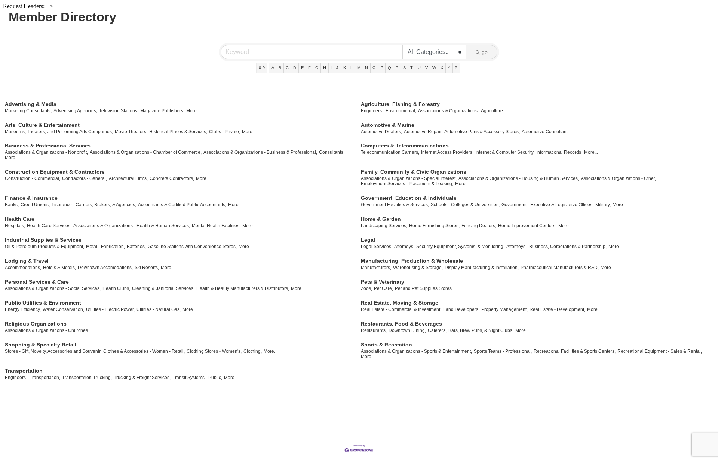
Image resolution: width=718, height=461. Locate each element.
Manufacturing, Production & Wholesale (412, 261)
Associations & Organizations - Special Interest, (409, 178)
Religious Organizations (36, 324)
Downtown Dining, (407, 330)
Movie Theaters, (131, 131)
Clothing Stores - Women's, (214, 351)
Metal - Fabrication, (105, 246)
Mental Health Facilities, (216, 225)
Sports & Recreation (386, 345)
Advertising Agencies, (75, 110)
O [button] (374, 67)
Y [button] (449, 67)
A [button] (272, 67)
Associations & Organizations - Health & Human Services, (131, 225)
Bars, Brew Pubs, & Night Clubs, (480, 330)
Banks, (12, 204)
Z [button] (456, 67)
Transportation (24, 371)
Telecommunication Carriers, (390, 152)
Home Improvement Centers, (527, 225)
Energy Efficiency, (23, 309)
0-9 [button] (262, 67)
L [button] (351, 67)
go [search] (485, 52)
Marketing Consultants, (28, 110)
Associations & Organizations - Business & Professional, (260, 152)
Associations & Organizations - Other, (618, 178)
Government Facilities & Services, (395, 204)
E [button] (302, 67)
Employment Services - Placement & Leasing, (407, 183)
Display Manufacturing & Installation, (482, 267)
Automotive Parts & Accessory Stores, (482, 131)
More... (193, 110)
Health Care (19, 219)
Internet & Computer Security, (504, 152)
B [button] (280, 67)
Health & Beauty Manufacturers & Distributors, (242, 288)
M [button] (358, 67)
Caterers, (437, 330)
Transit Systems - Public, (197, 377)
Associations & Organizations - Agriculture (460, 110)
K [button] (344, 67)
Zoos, (366, 288)
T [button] (411, 67)
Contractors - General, (84, 178)
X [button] (442, 67)
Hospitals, (15, 225)
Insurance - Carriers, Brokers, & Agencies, (94, 204)
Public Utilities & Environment (43, 303)
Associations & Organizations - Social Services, (53, 288)
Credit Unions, (35, 204)
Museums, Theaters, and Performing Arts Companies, (59, 131)
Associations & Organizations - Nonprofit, (46, 152)
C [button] (287, 67)
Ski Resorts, (147, 267)
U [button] (419, 67)
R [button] (397, 67)
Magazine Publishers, (162, 110)
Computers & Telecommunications (405, 146)
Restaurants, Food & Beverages (401, 324)
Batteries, (136, 246)
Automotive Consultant (545, 131)
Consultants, (331, 152)
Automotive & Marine (387, 125)
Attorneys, (404, 246)
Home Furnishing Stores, (434, 225)
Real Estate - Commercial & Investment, (401, 309)
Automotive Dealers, (381, 131)
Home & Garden (381, 219)
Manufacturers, (376, 267)
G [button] (317, 67)
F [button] (309, 67)
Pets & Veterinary (382, 282)
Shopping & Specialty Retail (40, 345)
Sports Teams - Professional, (503, 351)
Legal (368, 240)
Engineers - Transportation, (32, 377)
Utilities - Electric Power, (110, 309)
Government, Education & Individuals (409, 198)
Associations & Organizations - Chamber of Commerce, (146, 152)
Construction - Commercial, (32, 178)
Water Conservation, (63, 309)
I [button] (331, 67)
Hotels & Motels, (59, 267)
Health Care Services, (49, 225)
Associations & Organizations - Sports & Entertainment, (416, 351)
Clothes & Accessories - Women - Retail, (144, 351)
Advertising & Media (30, 104)
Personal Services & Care (37, 282)
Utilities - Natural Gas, (158, 309)
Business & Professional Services (48, 146)
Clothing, (252, 351)
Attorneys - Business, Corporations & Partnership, (556, 246)
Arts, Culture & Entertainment (42, 125)
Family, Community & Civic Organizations (413, 172)
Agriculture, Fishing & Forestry (400, 104)
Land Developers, (461, 309)
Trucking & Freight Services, (142, 377)
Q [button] (389, 67)
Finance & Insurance (31, 198)
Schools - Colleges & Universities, (465, 204)
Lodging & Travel (27, 261)
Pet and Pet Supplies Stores (423, 288)
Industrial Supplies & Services (43, 240)
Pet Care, (383, 288)
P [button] (382, 67)
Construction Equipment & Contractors (55, 172)
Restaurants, (374, 330)
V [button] (426, 67)
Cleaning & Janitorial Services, (163, 288)
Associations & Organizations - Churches (46, 330)
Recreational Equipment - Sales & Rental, (659, 351)
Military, (603, 204)
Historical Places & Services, (178, 131)
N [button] (366, 67)
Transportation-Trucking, (87, 377)
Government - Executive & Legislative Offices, (547, 204)
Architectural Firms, (128, 178)
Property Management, (504, 309)
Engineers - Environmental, (388, 110)
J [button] (337, 67)
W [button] (434, 67)
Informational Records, (559, 152)
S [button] (404, 67)
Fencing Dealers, (478, 225)
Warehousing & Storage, (418, 267)
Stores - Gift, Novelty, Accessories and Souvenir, (53, 351)
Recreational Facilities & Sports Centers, (575, 351)
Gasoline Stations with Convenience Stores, (192, 246)
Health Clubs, (116, 288)
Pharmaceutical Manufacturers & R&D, (560, 267)
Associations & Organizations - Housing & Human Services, (518, 178)
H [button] (324, 67)
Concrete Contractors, (172, 178)
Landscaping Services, (384, 225)
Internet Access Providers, (447, 152)
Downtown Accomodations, (105, 267)
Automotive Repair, (423, 131)
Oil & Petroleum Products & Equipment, (44, 246)
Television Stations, (118, 110)
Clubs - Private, (224, 131)
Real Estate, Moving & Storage (399, 303)
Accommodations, (23, 267)
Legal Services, (376, 246)
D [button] (294, 67)
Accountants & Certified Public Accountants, (182, 204)
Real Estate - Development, (557, 309)
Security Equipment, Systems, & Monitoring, (460, 246)
